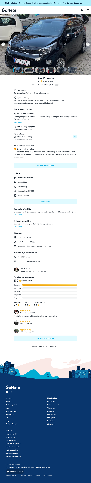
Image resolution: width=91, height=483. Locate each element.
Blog (7, 421)
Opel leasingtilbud (12, 453)
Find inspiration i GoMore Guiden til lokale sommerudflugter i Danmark (43, 3)
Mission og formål (12, 405)
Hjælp (8, 402)
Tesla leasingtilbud (12, 447)
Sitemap (31, 467)
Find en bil (50, 402)
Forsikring (50, 421)
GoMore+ (50, 411)
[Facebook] (7, 392)
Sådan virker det (53, 405)
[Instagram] (11, 392)
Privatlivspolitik (21, 467)
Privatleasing (10, 437)
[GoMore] (9, 10)
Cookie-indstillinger (43, 467)
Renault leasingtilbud (13, 444)
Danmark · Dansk (16, 471)
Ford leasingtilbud (12, 450)
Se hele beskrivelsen (45, 166)
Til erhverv (51, 408)
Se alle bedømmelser (45, 338)
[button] (88, 3)
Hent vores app (11, 411)
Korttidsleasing (11, 440)
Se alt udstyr (46, 201)
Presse (8, 408)
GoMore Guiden (11, 424)
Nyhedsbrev (10, 414)
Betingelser (10, 467)
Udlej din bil (51, 414)
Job (7, 418)
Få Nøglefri (51, 418)
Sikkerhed (50, 424)
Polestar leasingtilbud (13, 456)
